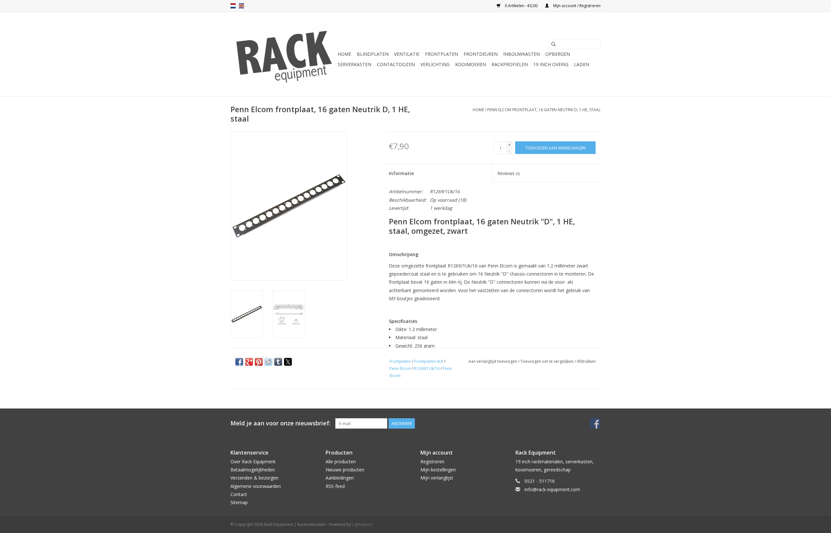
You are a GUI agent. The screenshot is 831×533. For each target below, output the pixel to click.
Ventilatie (406, 54)
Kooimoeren (470, 64)
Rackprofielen (509, 64)
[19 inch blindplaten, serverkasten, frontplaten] (283, 54)
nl (233, 5)
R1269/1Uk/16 (427, 368)
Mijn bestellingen (438, 470)
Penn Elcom (400, 368)
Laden (581, 64)
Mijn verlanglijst (436, 478)
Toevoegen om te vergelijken (547, 361)
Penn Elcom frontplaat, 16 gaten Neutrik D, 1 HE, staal (544, 110)
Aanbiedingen (340, 478)
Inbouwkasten (521, 54)
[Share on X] (288, 362)
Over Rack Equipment (253, 461)
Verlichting (435, 64)
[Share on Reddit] (268, 362)
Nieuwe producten (345, 470)
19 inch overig (550, 64)
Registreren (432, 461)
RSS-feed (335, 486)
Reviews (508, 173)
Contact (238, 494)
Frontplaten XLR (428, 361)
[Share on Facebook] (239, 362)
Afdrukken (586, 361)
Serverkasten (354, 64)
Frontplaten (441, 54)
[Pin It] (259, 362)
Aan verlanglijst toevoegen (493, 361)
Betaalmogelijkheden (252, 470)
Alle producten (341, 461)
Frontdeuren (481, 54)
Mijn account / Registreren (576, 5)
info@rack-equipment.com (552, 489)
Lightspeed (362, 524)
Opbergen (557, 54)
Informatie (401, 173)
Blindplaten (373, 54)
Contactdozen (396, 64)
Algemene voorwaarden (255, 486)
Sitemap (239, 502)
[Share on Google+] (249, 362)
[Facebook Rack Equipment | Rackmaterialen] (595, 423)
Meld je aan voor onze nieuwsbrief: (280, 423)
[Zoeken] (553, 44)
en (241, 5)
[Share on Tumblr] (278, 362)
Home (344, 54)
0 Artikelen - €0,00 (521, 5)
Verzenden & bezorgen (254, 478)
